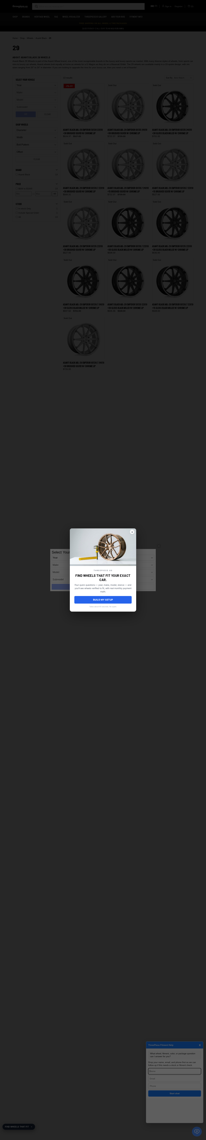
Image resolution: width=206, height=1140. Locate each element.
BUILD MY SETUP (103, 599)
